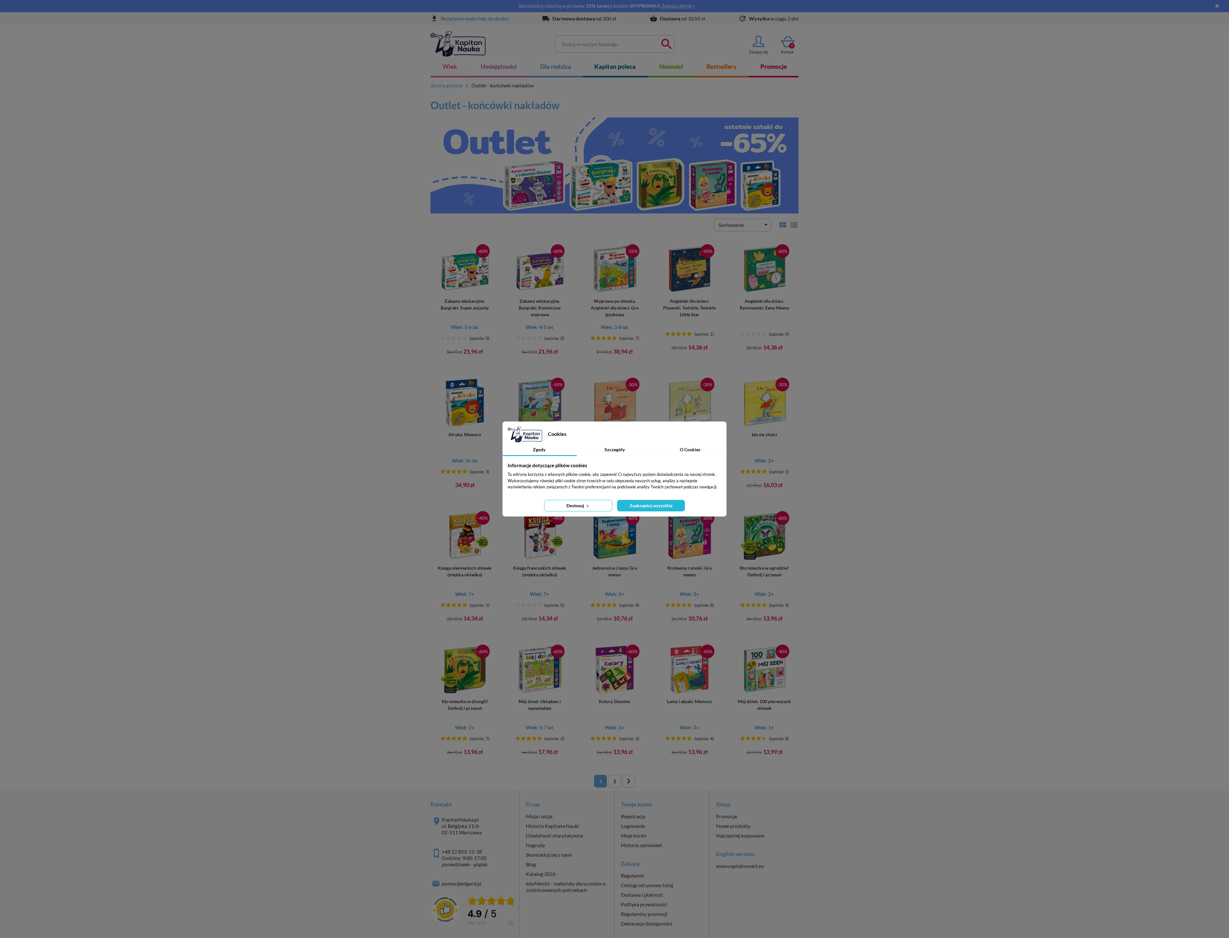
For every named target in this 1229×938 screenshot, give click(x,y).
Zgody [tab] (539, 449)
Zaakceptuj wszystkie (651, 505)
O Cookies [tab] (690, 449)
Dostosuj (575, 505)
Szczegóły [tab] (615, 449)
